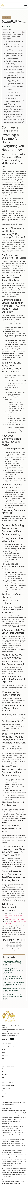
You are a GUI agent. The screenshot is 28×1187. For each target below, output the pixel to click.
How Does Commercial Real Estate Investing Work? (14, 62)
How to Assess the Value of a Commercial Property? (14, 91)
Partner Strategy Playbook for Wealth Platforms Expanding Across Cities (12, 962)
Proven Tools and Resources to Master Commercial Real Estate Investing (13, 106)
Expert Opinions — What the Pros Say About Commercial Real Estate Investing (15, 101)
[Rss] (13, 1039)
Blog (3, 1058)
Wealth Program (6, 1050)
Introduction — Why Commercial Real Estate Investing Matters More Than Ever (14, 41)
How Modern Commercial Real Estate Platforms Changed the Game (17, 51)
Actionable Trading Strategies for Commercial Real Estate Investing (14, 70)
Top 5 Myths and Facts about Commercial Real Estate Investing (14, 59)
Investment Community (8, 1047)
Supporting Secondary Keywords (15, 67)
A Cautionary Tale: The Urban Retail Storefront (16, 84)
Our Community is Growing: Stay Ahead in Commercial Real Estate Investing (14, 116)
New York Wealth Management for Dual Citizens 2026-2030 (13, 989)
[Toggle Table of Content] (23, 32)
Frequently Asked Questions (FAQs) (14, 86)
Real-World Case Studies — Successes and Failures (15, 78)
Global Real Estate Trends (16, 919)
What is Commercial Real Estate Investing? (15, 88)
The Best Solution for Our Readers (14, 109)
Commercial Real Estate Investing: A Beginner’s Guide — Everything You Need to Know (13, 36)
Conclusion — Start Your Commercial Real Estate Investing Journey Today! (15, 120)
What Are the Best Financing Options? (16, 93)
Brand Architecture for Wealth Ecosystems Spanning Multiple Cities (12, 996)
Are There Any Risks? (12, 98)
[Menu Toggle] (25, 5)
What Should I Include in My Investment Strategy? (14, 96)
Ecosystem (5, 1055)
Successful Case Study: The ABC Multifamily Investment (15, 81)
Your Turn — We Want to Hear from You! (14, 112)
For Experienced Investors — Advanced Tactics (14, 75)
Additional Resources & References (14, 122)
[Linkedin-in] (11, 1039)
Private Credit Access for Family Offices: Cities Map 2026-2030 (13, 977)
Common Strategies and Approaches (16, 66)
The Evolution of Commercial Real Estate (15, 48)
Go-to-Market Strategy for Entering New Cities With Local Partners (13, 983)
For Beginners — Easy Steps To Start (16, 72)
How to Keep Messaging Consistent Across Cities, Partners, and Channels (13, 970)
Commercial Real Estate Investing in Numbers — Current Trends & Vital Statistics (14, 55)
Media (3, 1052)
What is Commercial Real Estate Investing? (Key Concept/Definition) (14, 45)
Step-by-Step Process (13, 64)
